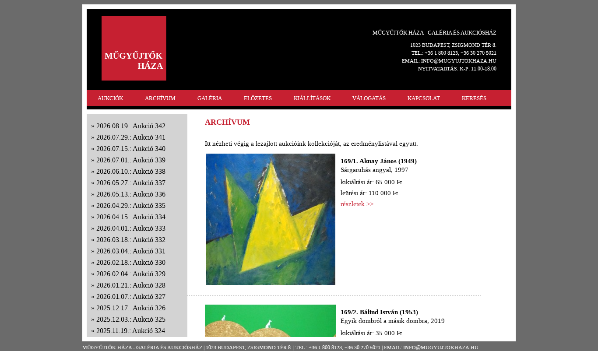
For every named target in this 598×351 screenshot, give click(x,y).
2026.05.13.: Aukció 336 (130, 194)
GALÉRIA (209, 98)
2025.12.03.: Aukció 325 (130, 319)
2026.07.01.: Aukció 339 (130, 160)
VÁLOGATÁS (369, 98)
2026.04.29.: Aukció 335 (130, 205)
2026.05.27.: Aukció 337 (130, 182)
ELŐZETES (258, 98)
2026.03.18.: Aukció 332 (130, 239)
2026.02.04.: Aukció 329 (130, 273)
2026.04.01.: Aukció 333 (130, 228)
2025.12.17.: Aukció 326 (130, 307)
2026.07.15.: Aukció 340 (130, 148)
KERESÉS (474, 98)
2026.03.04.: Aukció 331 (130, 251)
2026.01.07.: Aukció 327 (130, 296)
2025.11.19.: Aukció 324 (130, 330)
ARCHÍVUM (160, 98)
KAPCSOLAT (424, 98)
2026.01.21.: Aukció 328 (130, 285)
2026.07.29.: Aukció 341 (130, 137)
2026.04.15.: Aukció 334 (130, 216)
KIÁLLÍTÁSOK (312, 98)
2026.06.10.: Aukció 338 (130, 171)
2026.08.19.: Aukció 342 (130, 125)
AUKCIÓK (110, 98)
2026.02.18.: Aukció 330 (130, 262)
